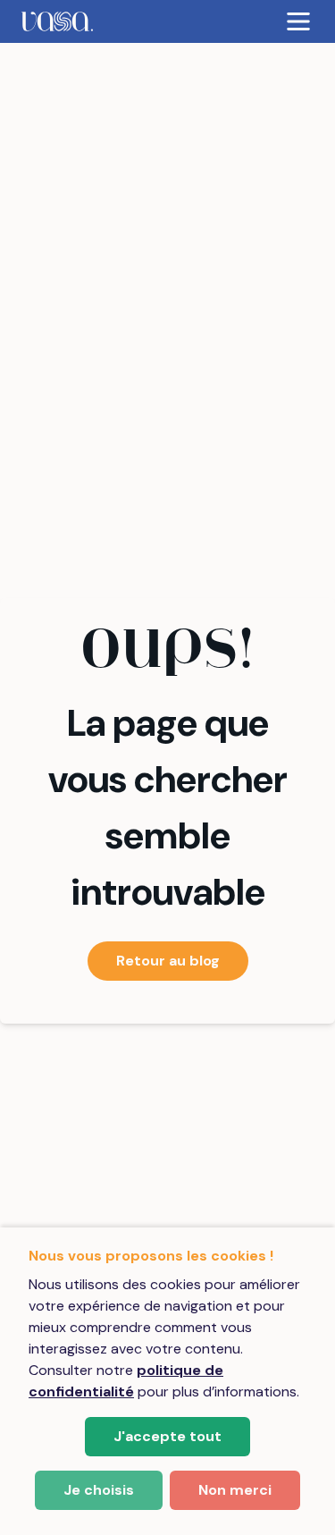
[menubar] (167, 21)
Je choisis (98, 1489)
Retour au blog (168, 960)
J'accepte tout (167, 1436)
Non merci (235, 1489)
